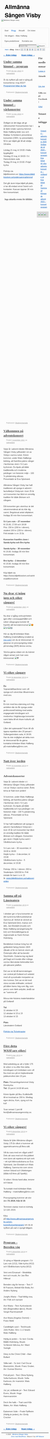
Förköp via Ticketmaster (14, 1031)
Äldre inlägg (10, 55)
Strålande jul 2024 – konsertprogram (44, 150)
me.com (7, 640)
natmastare (10, 73)
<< (22, 49)
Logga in (41, 71)
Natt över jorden (14, 761)
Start (6, 30)
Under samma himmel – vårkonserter (12, 105)
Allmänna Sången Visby (20, 1434)
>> (44, 49)
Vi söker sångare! (15, 1127)
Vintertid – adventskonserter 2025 (44, 136)
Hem (6, 49)
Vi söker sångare (14, 672)
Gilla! (40, 107)
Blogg (13, 30)
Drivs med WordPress (18, 1436)
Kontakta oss (27, 41)
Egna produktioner (12, 41)
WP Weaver (40, 1436)
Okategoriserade (21, 92)
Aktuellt (22, 30)
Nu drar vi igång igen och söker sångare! (14, 598)
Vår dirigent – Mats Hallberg (16, 35)
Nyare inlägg (28, 55)
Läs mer (41, 86)
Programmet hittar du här (14, 86)
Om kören (31, 30)
